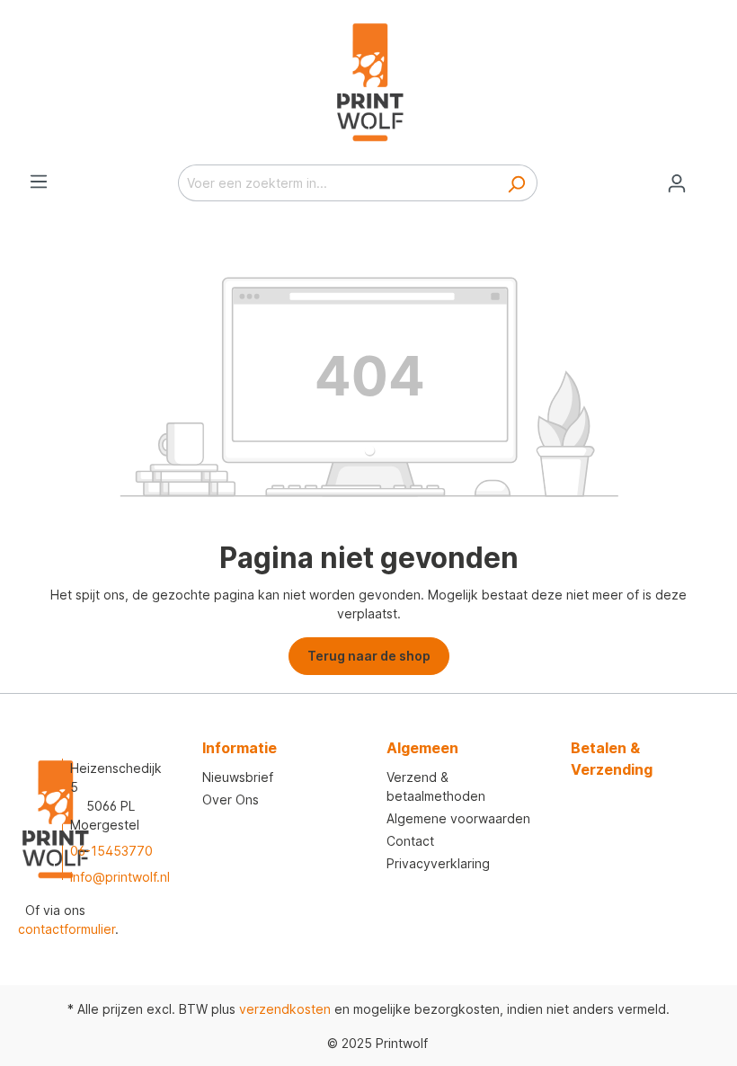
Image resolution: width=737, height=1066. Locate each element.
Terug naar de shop (369, 655)
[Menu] (38, 181)
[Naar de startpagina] (368, 82)
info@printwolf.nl (120, 876)
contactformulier (66, 929)
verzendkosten (285, 1009)
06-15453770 (111, 850)
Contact (410, 840)
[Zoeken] (516, 182)
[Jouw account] (676, 183)
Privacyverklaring (438, 863)
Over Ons (230, 799)
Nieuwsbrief (237, 777)
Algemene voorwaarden (458, 818)
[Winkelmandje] (708, 177)
